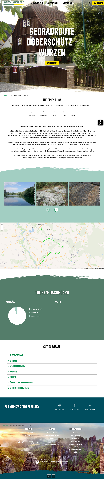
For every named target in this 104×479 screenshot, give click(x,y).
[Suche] (90, 3)
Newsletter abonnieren (52, 436)
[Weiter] (56, 210)
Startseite (5, 95)
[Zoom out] (2, 227)
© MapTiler (86, 268)
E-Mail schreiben (28, 436)
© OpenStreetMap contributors (96, 268)
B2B (52, 441)
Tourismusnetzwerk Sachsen (75, 446)
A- (49, 476)
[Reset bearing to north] (2, 229)
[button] (52, 63)
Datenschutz (75, 441)
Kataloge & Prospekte (52, 444)
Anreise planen (52, 433)
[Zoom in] (2, 224)
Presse (52, 438)
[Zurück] (48, 210)
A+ (54, 476)
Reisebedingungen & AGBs (75, 451)
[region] (52, 246)
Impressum (75, 438)
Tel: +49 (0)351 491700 (28, 433)
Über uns (75, 433)
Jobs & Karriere (75, 436)
